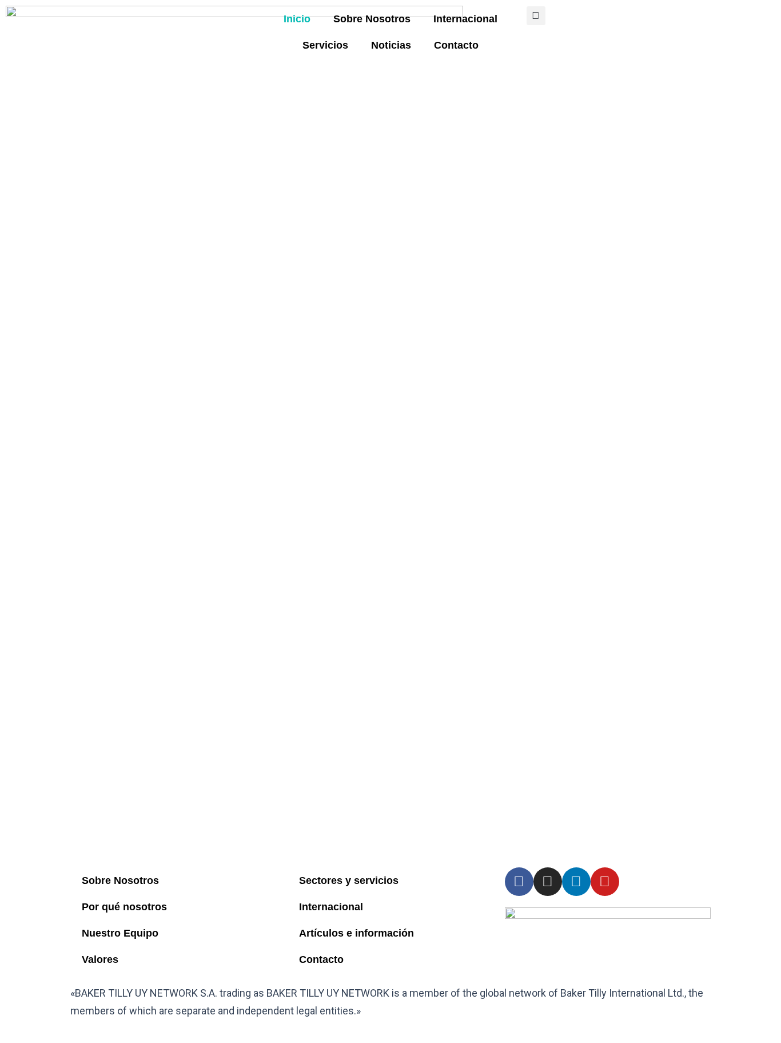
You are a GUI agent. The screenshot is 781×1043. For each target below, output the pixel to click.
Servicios (325, 45)
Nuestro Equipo (120, 933)
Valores (100, 959)
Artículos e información (356, 933)
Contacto (456, 45)
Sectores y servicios (349, 880)
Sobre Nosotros (372, 19)
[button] (536, 15)
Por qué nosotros (124, 907)
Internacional (465, 19)
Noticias (391, 45)
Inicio (297, 19)
